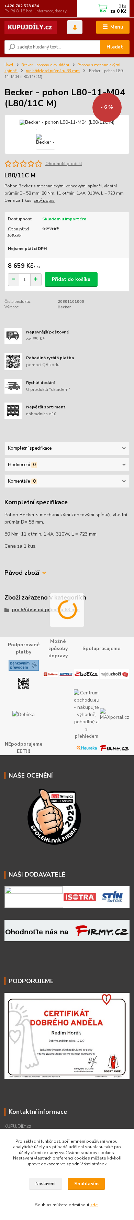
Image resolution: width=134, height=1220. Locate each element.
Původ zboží (21, 573)
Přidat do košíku (71, 279)
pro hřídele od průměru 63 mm (53, 71)
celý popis (44, 200)
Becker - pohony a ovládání (45, 65)
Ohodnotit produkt (63, 163)
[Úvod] (30, 27)
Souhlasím (86, 1183)
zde (94, 1205)
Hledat (115, 47)
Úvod (8, 65)
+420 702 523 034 (21, 6)
